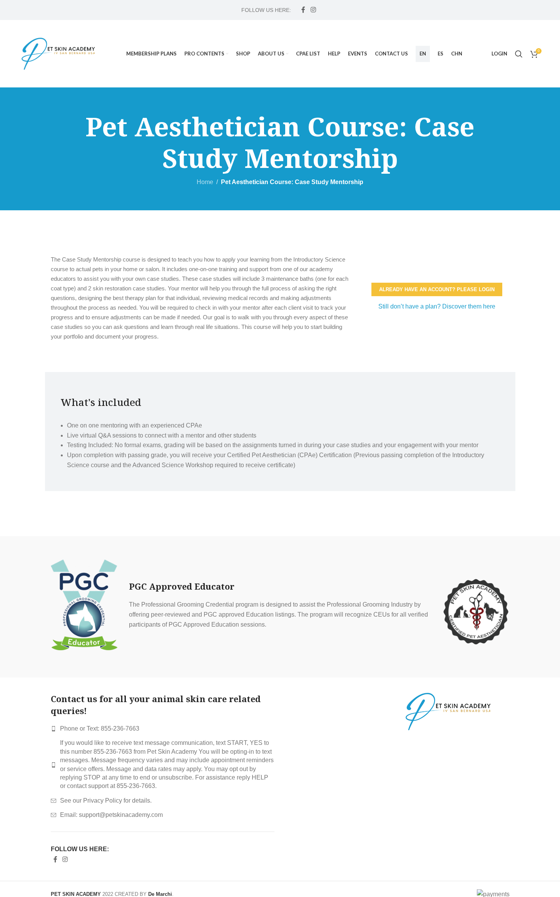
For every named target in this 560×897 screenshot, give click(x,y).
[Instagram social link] (313, 10)
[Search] (519, 54)
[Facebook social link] (303, 10)
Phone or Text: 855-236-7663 (99, 728)
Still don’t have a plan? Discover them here (436, 306)
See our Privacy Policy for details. (106, 800)
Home (205, 182)
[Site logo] (58, 53)
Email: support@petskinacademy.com (111, 814)
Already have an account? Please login (437, 289)
